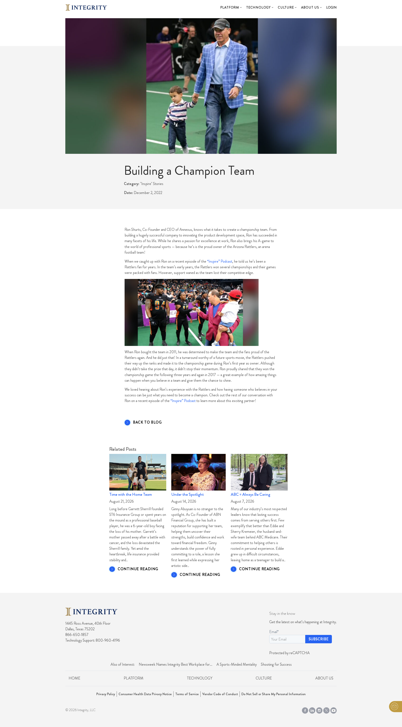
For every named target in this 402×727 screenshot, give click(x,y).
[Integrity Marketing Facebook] (305, 709)
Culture (286, 7)
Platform (229, 7)
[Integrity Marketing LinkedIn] (312, 709)
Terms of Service (187, 694)
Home (74, 678)
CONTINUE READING (138, 569)
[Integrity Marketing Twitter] (326, 709)
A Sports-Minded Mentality (236, 664)
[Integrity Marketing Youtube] (333, 709)
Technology (258, 7)
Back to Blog (147, 422)
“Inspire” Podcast (219, 261)
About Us (310, 7)
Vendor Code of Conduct (220, 694)
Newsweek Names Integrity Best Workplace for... (175, 664)
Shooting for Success (276, 664)
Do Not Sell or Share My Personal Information (273, 694)
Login (331, 7)
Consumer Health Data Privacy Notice (145, 694)
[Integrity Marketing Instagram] (319, 709)
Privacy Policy (105, 694)
